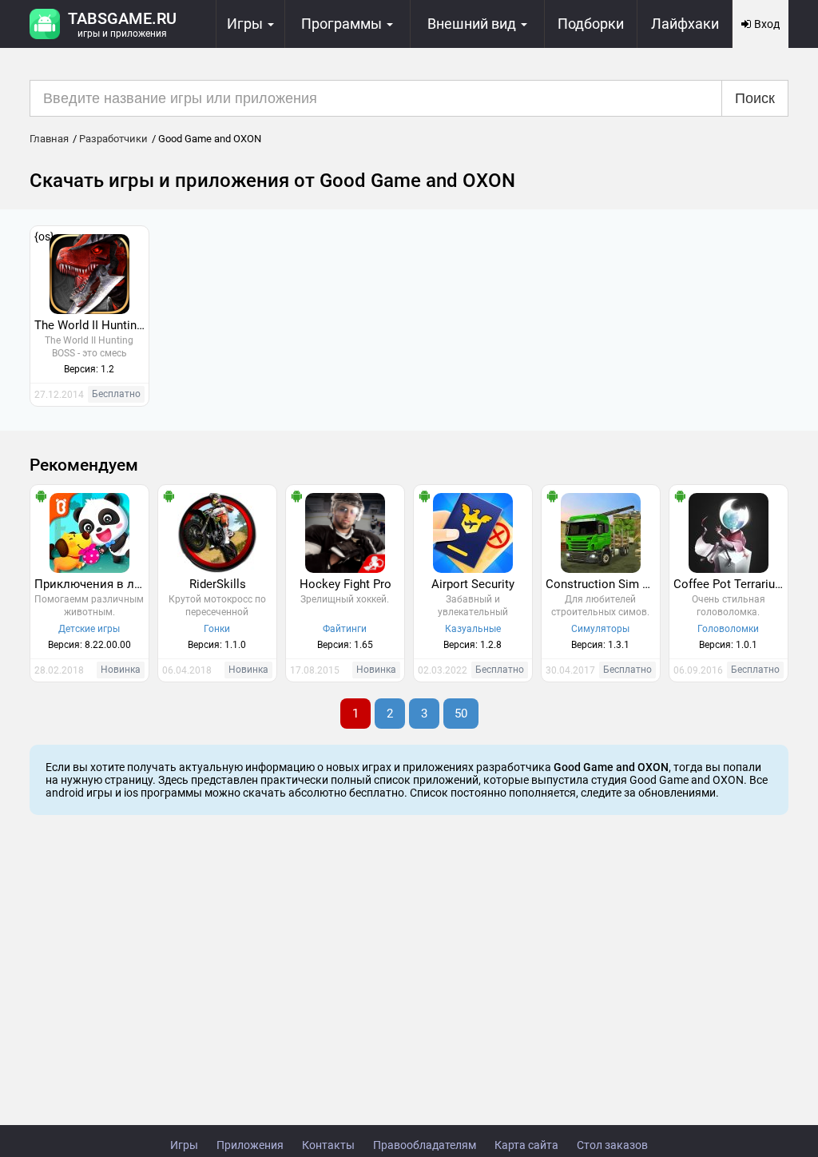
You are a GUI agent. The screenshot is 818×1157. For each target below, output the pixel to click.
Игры (184, 1145)
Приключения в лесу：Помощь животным (91, 584)
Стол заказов (612, 1145)
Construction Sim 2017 (603, 584)
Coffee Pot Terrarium (729, 584)
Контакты (328, 1145)
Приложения (250, 1145)
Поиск (755, 98)
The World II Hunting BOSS (91, 325)
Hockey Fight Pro (345, 584)
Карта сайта (526, 1145)
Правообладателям (424, 1145)
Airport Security (472, 584)
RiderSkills (217, 584)
